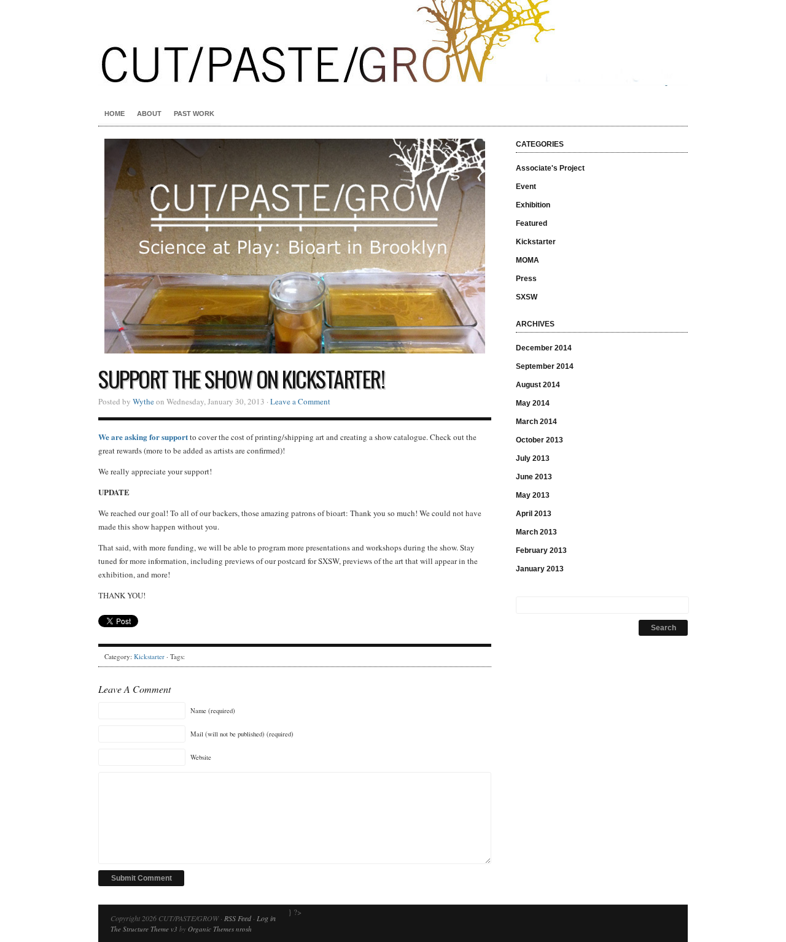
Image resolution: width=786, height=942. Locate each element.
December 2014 (544, 348)
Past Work (194, 113)
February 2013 (541, 550)
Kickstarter (149, 656)
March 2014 (536, 421)
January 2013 (540, 569)
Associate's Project (550, 168)
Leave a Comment (300, 401)
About (149, 113)
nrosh (244, 928)
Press (526, 278)
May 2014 (533, 403)
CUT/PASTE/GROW (393, 43)
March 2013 (536, 532)
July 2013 (533, 458)
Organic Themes (211, 928)
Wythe (143, 401)
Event (526, 186)
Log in (266, 918)
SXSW (526, 297)
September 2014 (545, 366)
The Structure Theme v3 (144, 928)
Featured (531, 223)
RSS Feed (237, 918)
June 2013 (534, 477)
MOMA (527, 260)
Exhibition (533, 205)
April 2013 (533, 513)
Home (114, 113)
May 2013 (533, 495)
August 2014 (538, 384)
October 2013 (539, 440)
